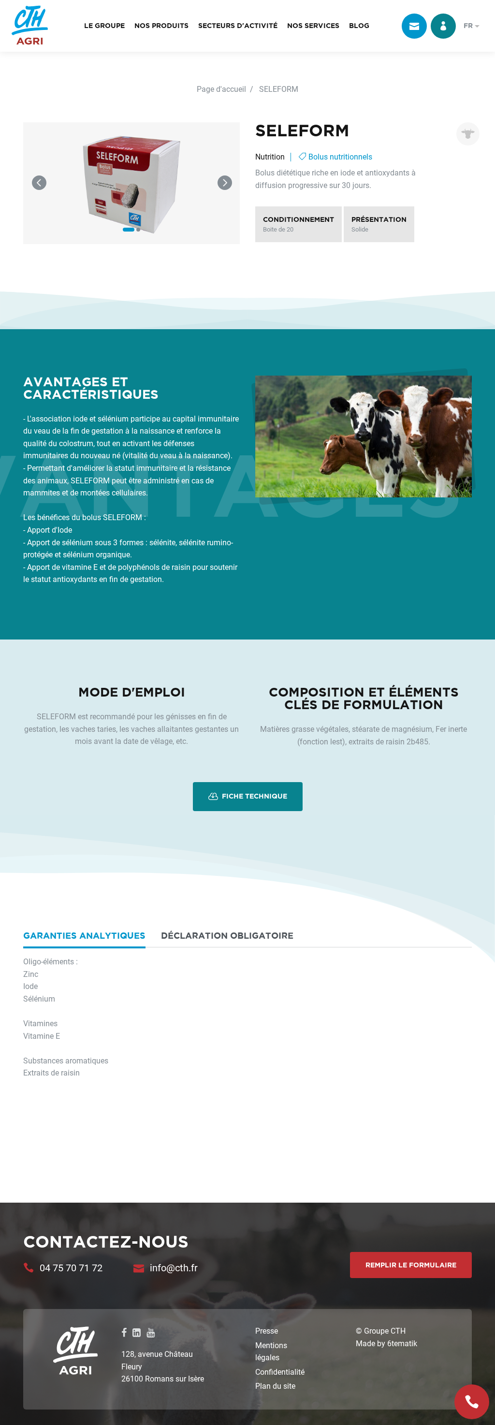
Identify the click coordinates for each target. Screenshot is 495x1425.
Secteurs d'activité (237, 25)
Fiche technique (253, 796)
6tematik (402, 1343)
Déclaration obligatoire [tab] (227, 935)
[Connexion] (443, 26)
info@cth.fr (174, 1267)
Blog (359, 25)
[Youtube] (150, 1332)
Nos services (313, 25)
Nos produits (161, 25)
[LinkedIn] (136, 1332)
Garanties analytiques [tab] (84, 935)
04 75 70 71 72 (71, 1267)
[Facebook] (124, 1332)
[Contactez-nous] (414, 26)
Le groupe (104, 25)
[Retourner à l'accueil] (30, 26)
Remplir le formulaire (410, 1265)
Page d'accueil (221, 89)
